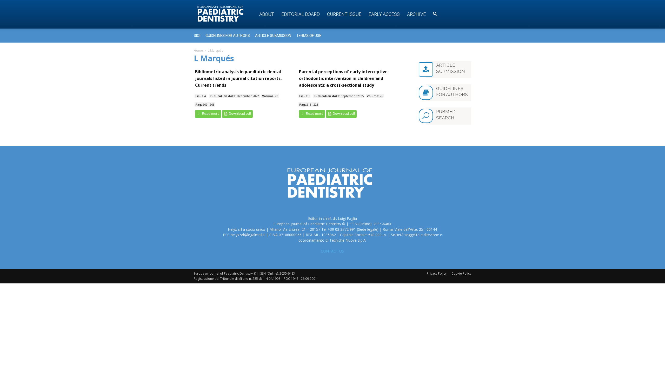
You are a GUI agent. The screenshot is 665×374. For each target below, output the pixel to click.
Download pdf (239, 113)
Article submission (273, 35)
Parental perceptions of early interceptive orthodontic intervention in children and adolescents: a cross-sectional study (343, 78)
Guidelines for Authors (227, 35)
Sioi (197, 35)
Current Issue (344, 14)
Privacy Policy (437, 273)
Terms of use (308, 35)
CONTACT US (332, 251)
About (266, 14)
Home (198, 50)
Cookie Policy (461, 273)
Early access (384, 14)
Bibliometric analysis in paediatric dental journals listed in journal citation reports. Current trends (238, 78)
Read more (210, 113)
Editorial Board (300, 14)
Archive (416, 14)
